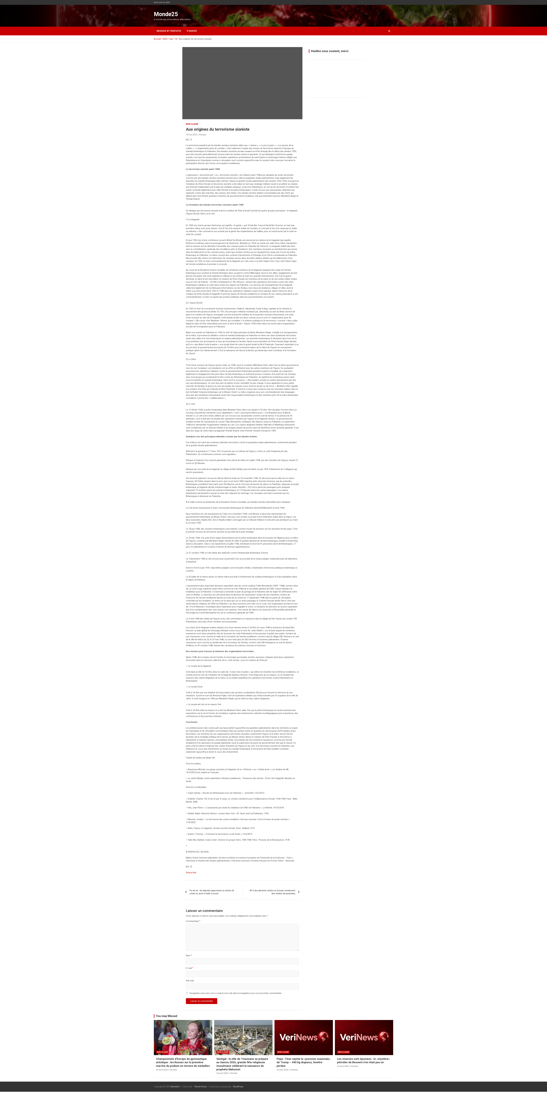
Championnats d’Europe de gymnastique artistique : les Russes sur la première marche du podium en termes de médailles (183, 1062)
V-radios (192, 31)
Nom (189, 955)
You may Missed (166, 1016)
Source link (191, 872)
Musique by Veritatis (169, 31)
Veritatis (202, 134)
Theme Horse (200, 1086)
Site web (190, 980)
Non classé (192, 124)
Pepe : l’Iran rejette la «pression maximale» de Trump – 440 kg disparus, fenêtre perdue (303, 1062)
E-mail (189, 968)
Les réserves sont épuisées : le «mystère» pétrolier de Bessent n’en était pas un (363, 1060)
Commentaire (193, 921)
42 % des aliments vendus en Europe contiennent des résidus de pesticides (272, 892)
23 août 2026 (282, 1070)
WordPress (238, 1086)
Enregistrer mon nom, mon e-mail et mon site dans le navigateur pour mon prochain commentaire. (236, 993)
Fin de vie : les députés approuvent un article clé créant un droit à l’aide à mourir (211, 892)
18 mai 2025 (191, 134)
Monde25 (166, 14)
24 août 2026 (162, 1070)
